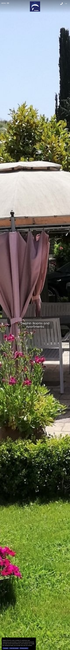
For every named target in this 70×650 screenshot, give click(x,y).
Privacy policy (24, 648)
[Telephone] (61, 3)
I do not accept (14, 648)
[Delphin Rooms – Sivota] (35, 10)
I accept (5, 648)
